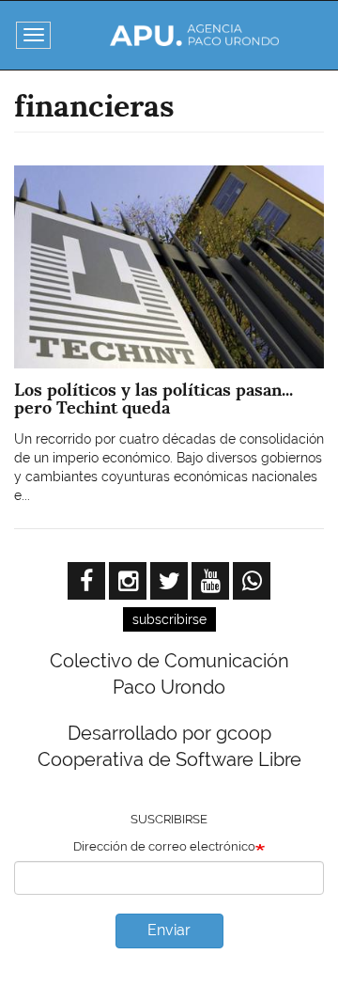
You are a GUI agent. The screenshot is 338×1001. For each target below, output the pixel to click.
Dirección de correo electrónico (164, 846)
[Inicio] (194, 35)
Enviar (169, 930)
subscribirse (169, 619)
